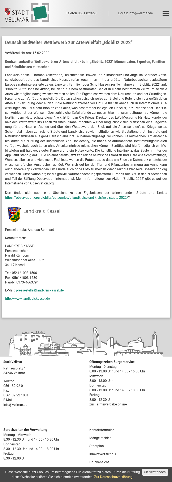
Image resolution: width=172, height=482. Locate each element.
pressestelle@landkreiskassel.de (40, 290)
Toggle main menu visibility (165, 13)
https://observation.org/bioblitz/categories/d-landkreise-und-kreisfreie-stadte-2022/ (66, 198)
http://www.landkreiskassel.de (27, 299)
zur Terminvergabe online (108, 404)
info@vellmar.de (15, 405)
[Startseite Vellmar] (27, 13)
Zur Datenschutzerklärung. (113, 477)
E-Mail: (8, 400)
